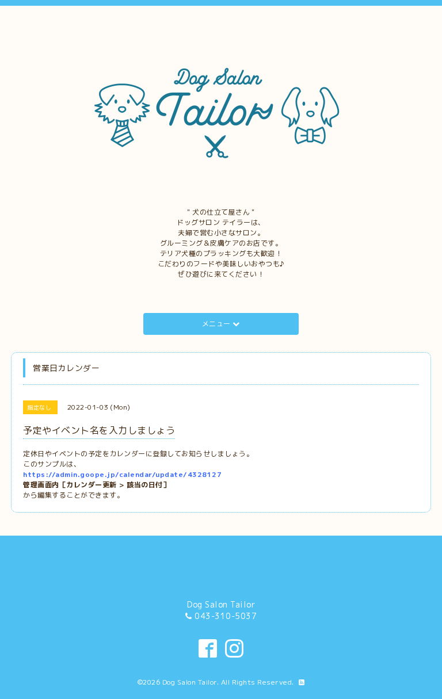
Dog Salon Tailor (189, 682)
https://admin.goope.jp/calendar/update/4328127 (122, 474)
